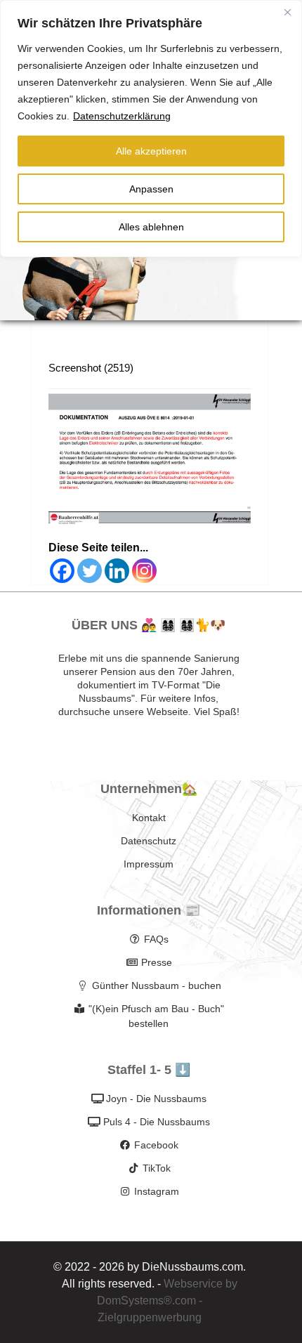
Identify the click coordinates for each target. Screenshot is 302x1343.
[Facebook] (62, 570)
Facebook (156, 1145)
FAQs (156, 939)
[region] (151, 128)
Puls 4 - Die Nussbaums (156, 1121)
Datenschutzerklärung (122, 116)
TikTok (157, 1168)
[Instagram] (144, 570)
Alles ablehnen (151, 226)
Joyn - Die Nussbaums (156, 1098)
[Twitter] (89, 570)
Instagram (156, 1191)
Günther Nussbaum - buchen (156, 985)
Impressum (148, 864)
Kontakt (149, 817)
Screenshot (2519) (90, 368)
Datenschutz (148, 840)
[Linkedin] (117, 570)
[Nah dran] (287, 12)
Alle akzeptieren (151, 151)
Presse (156, 962)
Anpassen (151, 189)
